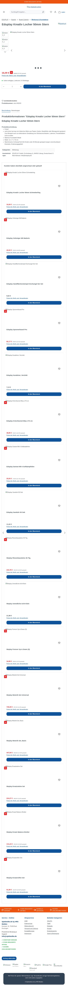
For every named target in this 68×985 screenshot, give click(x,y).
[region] (34, 50)
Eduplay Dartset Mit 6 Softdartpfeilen (20, 467)
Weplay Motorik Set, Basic (16, 741)
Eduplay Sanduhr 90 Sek (15, 512)
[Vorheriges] (11, 50)
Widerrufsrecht (29, 926)
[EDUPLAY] (62, 24)
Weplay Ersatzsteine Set (15, 786)
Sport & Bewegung (53, 933)
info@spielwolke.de (9, 936)
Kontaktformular (29, 931)
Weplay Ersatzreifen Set (15, 878)
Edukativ (50, 926)
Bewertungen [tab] (15, 110)
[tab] (6, 110)
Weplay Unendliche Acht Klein (17, 604)
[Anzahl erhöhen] (21, 87)
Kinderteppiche (52, 931)
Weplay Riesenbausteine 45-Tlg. (18, 558)
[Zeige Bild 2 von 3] (38, 68)
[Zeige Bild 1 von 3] (35, 68)
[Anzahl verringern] (3, 87)
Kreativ (49, 928)
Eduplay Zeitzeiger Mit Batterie (18, 238)
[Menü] (4, 12)
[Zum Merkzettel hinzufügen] (59, 186)
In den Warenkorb (45, 86)
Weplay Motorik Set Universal (17, 695)
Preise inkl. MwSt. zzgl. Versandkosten (14, 75)
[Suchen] (43, 12)
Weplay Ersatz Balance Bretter (17, 832)
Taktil (48, 923)
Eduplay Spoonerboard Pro (16, 329)
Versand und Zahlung (31, 928)
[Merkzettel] (51, 12)
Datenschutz (28, 923)
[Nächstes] (64, 50)
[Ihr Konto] (55, 12)
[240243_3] (38, 50)
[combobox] (25, 12)
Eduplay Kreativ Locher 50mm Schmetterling (23, 192)
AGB (25, 921)
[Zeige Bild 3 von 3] (41, 68)
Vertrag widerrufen (9, 958)
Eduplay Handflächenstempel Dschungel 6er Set (24, 284)
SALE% (49, 921)
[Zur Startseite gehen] (34, 7)
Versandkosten (38, 975)
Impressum (27, 933)
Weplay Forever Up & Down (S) (18, 649)
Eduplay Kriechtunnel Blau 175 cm (19, 421)
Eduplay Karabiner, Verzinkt (16, 375)
